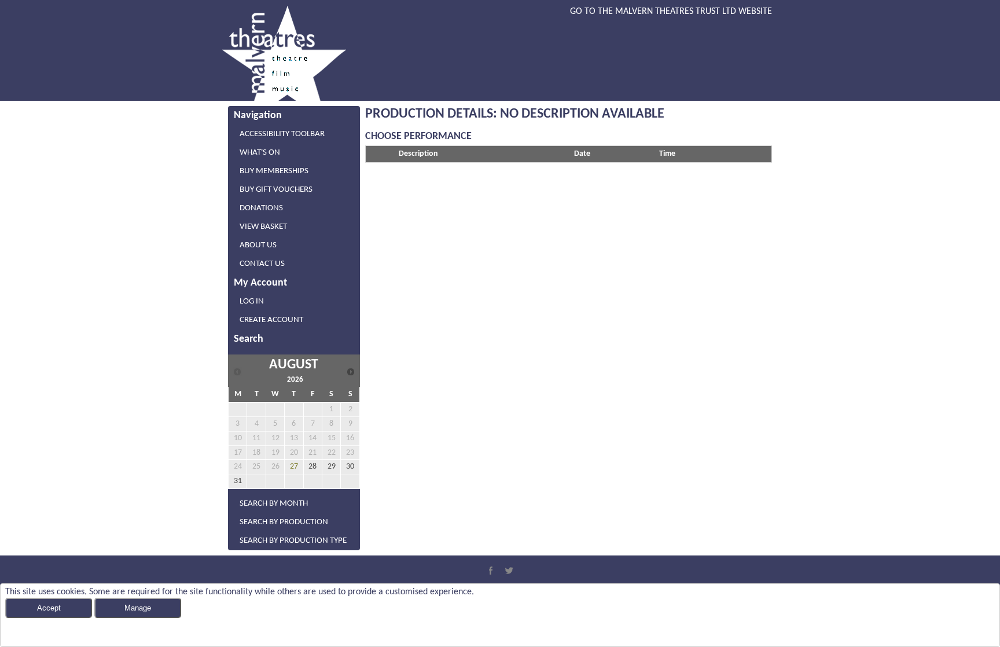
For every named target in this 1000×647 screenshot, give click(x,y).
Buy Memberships (274, 171)
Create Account (271, 320)
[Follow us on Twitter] (509, 570)
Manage (137, 608)
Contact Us (262, 263)
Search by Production (284, 522)
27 (294, 466)
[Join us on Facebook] (490, 570)
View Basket (263, 226)
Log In (252, 301)
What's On (260, 152)
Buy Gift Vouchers (276, 189)
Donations (261, 208)
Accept (49, 608)
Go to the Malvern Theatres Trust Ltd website (671, 11)
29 (332, 466)
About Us (258, 245)
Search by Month (274, 503)
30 (350, 466)
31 (238, 481)
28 (312, 466)
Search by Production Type (293, 540)
